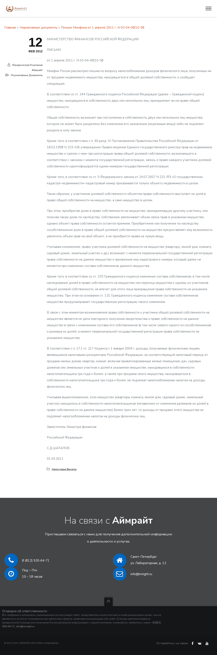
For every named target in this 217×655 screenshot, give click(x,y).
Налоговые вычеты (64, 469)
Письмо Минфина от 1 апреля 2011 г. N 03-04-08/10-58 (102, 27)
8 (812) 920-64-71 (35, 560)
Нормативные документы (38, 27)
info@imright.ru (141, 574)
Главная (10, 27)
